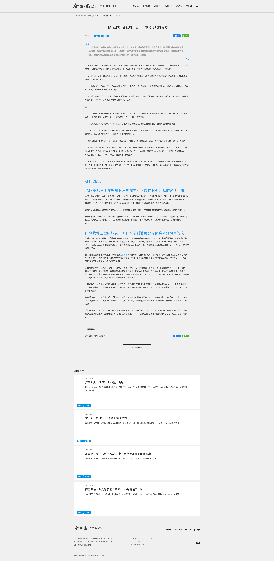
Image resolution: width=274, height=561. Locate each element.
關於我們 (189, 6)
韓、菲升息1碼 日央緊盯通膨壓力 (106, 418)
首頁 (76, 16)
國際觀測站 (91, 329)
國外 (97, 36)
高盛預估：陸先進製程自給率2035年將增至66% (114, 489)
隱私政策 (188, 529)
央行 (91, 271)
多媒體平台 (168, 6)
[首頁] (85, 5)
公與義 (105, 36)
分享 (177, 36)
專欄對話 (156, 6)
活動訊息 (179, 6)
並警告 (132, 297)
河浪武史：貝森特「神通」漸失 (104, 382)
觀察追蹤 (136, 6)
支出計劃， (124, 254)
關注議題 (146, 6)
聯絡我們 (178, 529)
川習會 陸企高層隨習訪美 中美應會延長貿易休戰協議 (118, 453)
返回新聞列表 (137, 347)
